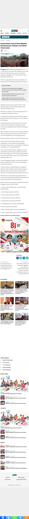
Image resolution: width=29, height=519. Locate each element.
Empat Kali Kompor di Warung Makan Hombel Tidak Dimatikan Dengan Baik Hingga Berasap (6, 265)
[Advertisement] (14, 14)
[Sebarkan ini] (17, 258)
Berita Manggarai (7, 369)
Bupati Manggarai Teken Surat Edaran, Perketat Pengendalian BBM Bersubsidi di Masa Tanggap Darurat (21, 308)
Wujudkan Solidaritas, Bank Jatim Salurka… (15, 462)
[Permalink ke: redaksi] (1, 50)
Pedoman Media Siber (21, 479)
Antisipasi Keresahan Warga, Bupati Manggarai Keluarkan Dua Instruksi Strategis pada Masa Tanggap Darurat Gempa (14, 90)
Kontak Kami (7, 479)
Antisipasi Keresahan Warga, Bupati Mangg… (16, 468)
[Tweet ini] (20, 258)
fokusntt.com (18, 485)
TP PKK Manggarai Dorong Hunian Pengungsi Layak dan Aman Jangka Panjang (7, 322)
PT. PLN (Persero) (7, 365)
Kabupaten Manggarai (8, 360)
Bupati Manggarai (7, 367)
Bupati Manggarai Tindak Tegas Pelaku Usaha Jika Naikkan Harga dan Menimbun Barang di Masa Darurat (6, 308)
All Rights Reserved (11, 485)
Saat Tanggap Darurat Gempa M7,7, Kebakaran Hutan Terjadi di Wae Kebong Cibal (20, 323)
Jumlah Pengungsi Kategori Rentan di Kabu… (11, 393)
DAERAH (6, 467)
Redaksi (7, 477)
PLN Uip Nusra (6, 362)
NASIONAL (2, 392)
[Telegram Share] (24, 258)
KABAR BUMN (7, 461)
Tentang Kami (21, 477)
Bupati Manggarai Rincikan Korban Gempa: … (16, 398)
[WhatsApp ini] (27, 258)
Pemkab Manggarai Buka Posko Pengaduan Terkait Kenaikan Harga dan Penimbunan (21, 291)
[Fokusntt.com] (14, 30)
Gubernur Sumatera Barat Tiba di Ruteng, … (16, 403)
